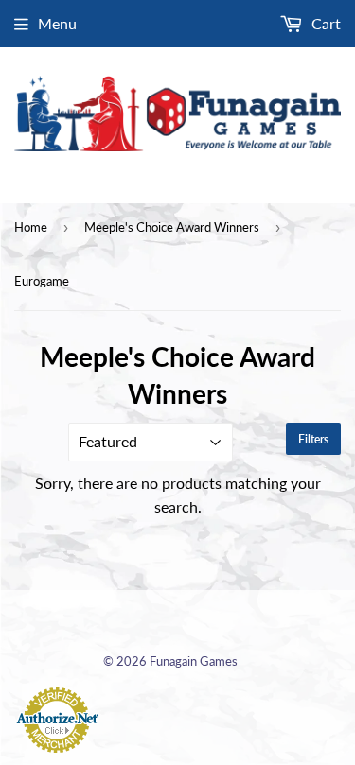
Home (30, 227)
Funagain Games (194, 661)
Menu (57, 23)
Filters (313, 439)
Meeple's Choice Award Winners (171, 227)
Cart (324, 23)
